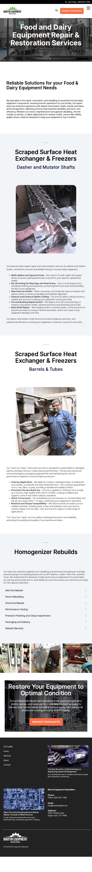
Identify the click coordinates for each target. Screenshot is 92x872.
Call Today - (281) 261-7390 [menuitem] (78, 2)
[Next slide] (88, 659)
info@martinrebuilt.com (58, 805)
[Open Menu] (87, 8)
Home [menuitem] (6, 751)
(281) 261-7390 (60, 797)
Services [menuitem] (7, 756)
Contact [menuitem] (7, 765)
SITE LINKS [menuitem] (8, 746)
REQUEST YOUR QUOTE (72, 11)
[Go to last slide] (4, 659)
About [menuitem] (6, 760)
